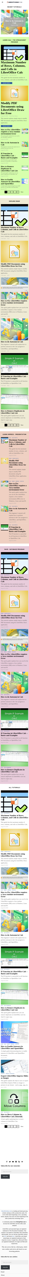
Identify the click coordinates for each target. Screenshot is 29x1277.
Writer (22, 481)
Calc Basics (16, 17)
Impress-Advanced (10, 1073)
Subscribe (5, 1176)
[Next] (26, 22)
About (3, 1275)
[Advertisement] (14, 1144)
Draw (10, 116)
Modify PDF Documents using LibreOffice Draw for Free (12, 108)
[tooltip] (7, 1161)
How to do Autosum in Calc (10, 144)
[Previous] (2, 22)
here (5, 1236)
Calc (11, 17)
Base (2, 1044)
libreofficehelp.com (6, 1211)
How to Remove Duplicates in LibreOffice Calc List (9, 168)
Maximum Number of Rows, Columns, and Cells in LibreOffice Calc (13, 67)
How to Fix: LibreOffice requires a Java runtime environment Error (10, 132)
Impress (17, 481)
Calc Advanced (7, 767)
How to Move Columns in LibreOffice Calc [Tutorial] (11, 1115)
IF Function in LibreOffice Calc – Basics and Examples (14, 22)
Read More (6, 83)
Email (2, 1272)
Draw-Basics (15, 116)
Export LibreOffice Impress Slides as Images (14, 1077)
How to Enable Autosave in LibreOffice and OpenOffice (10, 182)
